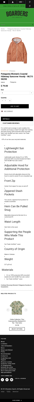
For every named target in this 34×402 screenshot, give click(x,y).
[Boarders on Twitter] (7, 379)
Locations (4, 344)
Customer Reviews (11, 123)
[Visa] (2, 391)
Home (3, 29)
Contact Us (4, 356)
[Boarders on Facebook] (2, 379)
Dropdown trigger (13, 2)
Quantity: (4, 98)
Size (2, 90)
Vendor (3, 82)
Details (6, 119)
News (3, 348)
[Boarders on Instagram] (11, 379)
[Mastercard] (15, 391)
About (3, 341)
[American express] (8, 391)
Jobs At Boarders (6, 346)
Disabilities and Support (6, 359)
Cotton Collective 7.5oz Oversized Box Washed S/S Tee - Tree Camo (17, 321)
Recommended (5, 354)
